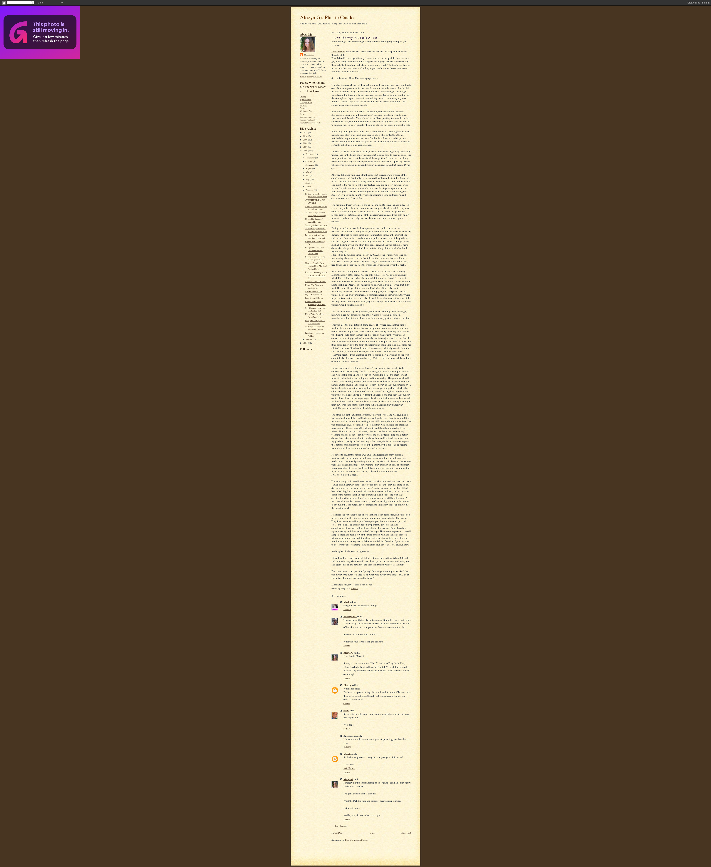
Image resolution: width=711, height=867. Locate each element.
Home (372, 832)
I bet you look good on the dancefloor (315, 322)
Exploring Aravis (307, 116)
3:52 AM (346, 729)
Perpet (302, 114)
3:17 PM (346, 772)
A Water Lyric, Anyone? (315, 281)
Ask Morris (349, 768)
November (310, 157)
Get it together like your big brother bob (315, 309)
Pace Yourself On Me (314, 298)
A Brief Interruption (313, 291)
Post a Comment (341, 826)
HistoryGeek (350, 616)
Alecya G (309, 54)
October (309, 161)
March (309, 186)
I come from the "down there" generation (315, 258)
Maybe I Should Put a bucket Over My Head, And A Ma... (316, 266)
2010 (305, 136)
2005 (305, 343)
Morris (347, 754)
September (310, 164)
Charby (303, 96)
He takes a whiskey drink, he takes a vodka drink (316, 195)
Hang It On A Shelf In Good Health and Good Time (314, 250)
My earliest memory (313, 294)
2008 (305, 143)
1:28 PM (346, 646)
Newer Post (337, 832)
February (310, 190)
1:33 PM (346, 678)
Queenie (303, 108)
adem (346, 710)
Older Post (406, 832)
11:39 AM (347, 609)
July (308, 172)
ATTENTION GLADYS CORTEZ (315, 201)
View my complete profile (311, 76)
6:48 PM (346, 703)
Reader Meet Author (308, 119)
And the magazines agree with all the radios (316, 208)
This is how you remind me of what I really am (316, 230)
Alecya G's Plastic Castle (327, 17)
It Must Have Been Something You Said (315, 303)
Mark (346, 602)
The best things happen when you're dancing (315, 214)
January (309, 339)
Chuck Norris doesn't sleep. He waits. (314, 220)
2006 (305, 150)
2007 (305, 146)
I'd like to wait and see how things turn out (315, 236)
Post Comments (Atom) (356, 839)
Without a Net (306, 111)
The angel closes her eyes (316, 225)
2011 (305, 132)
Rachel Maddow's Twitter (310, 122)
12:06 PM (347, 747)
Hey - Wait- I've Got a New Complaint (314, 315)
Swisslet (303, 105)
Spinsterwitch (305, 99)
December (310, 154)
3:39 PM (346, 819)
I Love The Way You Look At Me (314, 286)
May (308, 179)
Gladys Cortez (306, 102)
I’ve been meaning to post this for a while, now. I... (316, 275)
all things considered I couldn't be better (314, 328)
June (308, 175)
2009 (305, 139)
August (309, 168)
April (308, 182)
